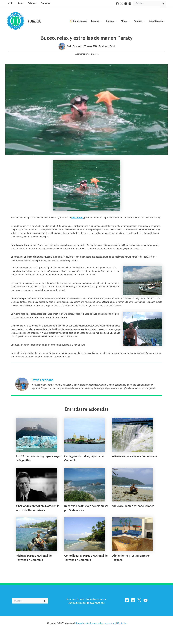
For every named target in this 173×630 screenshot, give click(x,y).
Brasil (112, 46)
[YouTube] (129, 3)
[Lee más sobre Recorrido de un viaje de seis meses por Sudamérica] (84, 484)
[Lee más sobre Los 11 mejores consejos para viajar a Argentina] (36, 435)
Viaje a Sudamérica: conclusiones (133, 505)
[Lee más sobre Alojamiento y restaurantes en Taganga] (132, 534)
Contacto (121, 623)
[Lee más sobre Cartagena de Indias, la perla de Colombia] (84, 435)
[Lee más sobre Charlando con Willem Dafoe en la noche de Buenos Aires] (36, 484)
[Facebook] (117, 3)
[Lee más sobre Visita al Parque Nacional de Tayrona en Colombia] (36, 534)
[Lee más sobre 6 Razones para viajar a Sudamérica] (132, 435)
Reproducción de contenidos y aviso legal (95, 623)
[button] (100, 21)
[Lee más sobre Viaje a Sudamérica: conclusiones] (132, 484)
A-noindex (104, 46)
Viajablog (34, 20)
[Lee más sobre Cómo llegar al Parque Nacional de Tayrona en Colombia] (84, 534)
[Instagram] (125, 3)
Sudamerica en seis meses (86, 54)
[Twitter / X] (139, 600)
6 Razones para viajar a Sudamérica (134, 456)
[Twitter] (121, 3)
